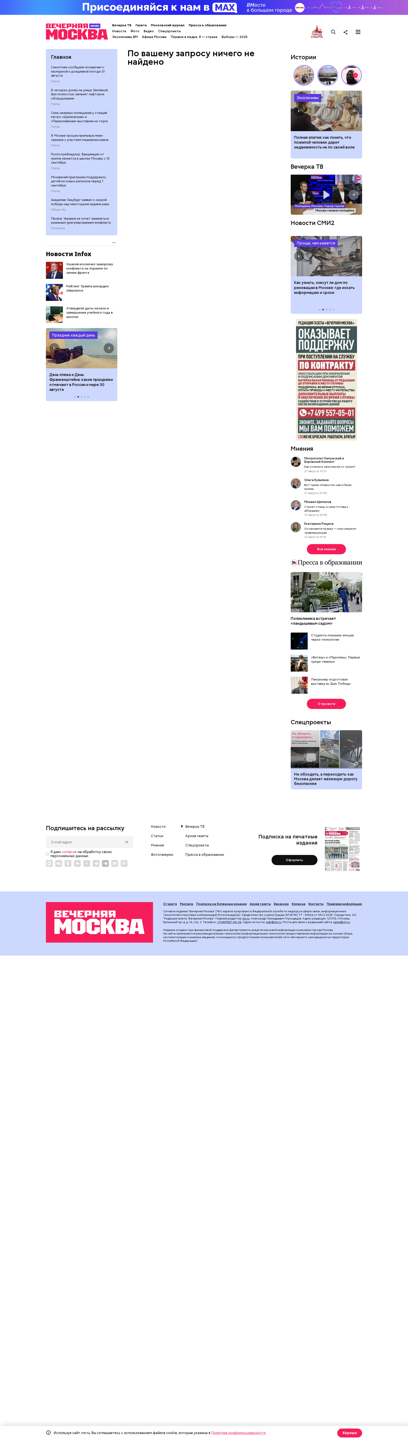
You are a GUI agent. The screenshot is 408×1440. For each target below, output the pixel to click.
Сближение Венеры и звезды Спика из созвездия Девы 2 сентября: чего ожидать (326, 111)
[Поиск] (333, 32)
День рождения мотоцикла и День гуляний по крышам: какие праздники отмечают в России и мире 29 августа (81, 382)
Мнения (302, 449)
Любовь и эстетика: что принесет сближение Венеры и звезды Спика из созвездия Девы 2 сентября (325, 145)
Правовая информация (344, 903)
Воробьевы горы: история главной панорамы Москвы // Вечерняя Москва (327, 75)
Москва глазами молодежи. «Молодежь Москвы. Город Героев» (326, 195)
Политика (58, 228)
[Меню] (358, 32)
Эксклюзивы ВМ (125, 37)
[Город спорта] (317, 32)
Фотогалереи (162, 854)
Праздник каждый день (73, 335)
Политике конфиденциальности (238, 1433)
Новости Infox (68, 254)
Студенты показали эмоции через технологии (332, 637)
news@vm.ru (341, 922)
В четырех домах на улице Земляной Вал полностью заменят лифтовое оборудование (79, 94)
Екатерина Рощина (319, 523)
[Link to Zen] (77, 863)
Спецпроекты (169, 31)
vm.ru (245, 918)
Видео (149, 31)
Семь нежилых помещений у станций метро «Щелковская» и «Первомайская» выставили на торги (79, 117)
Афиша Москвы (154, 37)
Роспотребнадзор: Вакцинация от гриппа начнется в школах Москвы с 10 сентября (80, 158)
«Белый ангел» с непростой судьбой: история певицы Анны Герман (351, 75)
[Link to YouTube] (86, 863)
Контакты (316, 903)
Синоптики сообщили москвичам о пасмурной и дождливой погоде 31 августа (78, 71)
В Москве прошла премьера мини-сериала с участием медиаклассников (80, 137)
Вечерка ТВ (121, 25)
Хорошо (349, 1433)
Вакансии (281, 903)
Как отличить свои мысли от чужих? (329, 467)
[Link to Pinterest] (124, 863)
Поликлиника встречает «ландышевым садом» (313, 621)
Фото (134, 31)
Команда (298, 903)
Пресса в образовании (207, 25)
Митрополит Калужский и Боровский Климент (324, 460)
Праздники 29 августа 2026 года (81, 348)
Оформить (294, 860)
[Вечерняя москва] (99, 922)
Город (55, 81)
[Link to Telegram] (96, 863)
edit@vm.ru (273, 922)
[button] (54, 348)
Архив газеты (196, 836)
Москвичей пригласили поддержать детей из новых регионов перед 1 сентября (78, 181)
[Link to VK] (58, 863)
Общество (58, 209)
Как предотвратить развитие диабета (326, 256)
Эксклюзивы (308, 97)
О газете (170, 903)
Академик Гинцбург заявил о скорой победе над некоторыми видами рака (80, 202)
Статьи (157, 836)
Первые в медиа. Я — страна (194, 37)
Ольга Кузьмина (317, 480)
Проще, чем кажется (316, 243)
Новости (119, 31)
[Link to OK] (68, 863)
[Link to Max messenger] (49, 863)
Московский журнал (167, 25)
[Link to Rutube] (114, 863)
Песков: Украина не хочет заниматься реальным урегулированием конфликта (81, 220)
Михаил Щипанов (317, 502)
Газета (141, 25)
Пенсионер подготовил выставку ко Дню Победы (331, 682)
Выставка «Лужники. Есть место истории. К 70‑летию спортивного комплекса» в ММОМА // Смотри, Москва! (304, 75)
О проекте (326, 704)
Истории (303, 57)
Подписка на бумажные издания (221, 903)
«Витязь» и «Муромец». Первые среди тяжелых (335, 659)
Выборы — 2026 (234, 37)
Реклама (186, 903)
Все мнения (326, 549)
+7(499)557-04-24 (229, 922)
